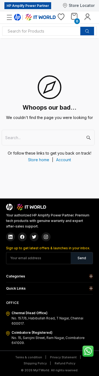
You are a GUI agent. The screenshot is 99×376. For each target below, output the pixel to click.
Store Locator (82, 5)
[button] (49, 276)
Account (63, 159)
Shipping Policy (35, 363)
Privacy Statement (63, 357)
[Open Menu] (12, 17)
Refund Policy (65, 363)
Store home (38, 159)
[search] (87, 31)
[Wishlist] (61, 18)
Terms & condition (28, 357)
